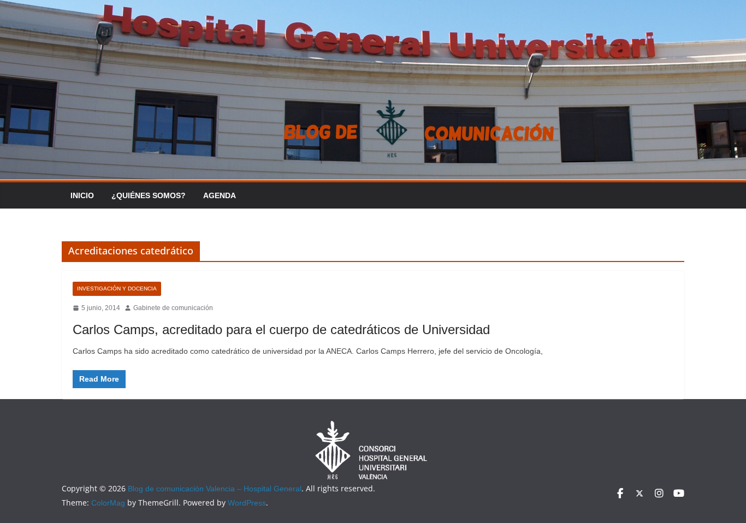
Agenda (219, 195)
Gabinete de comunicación (173, 308)
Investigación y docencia (117, 289)
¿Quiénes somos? (148, 195)
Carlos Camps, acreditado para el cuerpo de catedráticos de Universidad (281, 329)
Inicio (82, 195)
